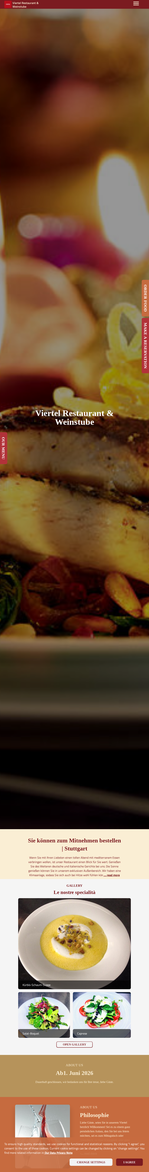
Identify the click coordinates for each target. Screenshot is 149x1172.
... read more (111, 875)
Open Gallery (74, 1044)
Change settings (91, 1162)
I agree (129, 1162)
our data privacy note (58, 1153)
